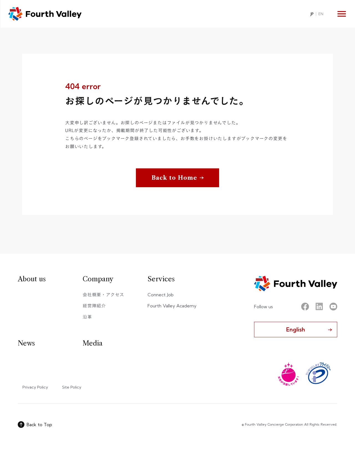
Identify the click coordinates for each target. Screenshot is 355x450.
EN (320, 14)
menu (341, 13)
